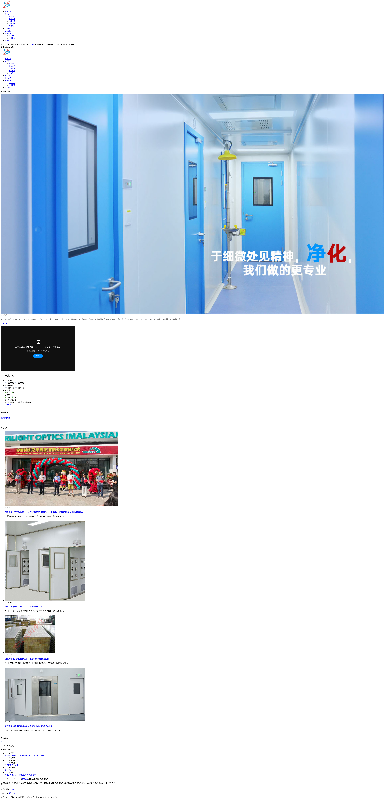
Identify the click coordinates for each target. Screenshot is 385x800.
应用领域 (8, 31)
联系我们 (8, 40)
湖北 (13, 789)
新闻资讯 (8, 33)
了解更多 (4, 323)
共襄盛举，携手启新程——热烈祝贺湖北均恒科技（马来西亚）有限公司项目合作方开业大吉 (44, 512)
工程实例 (12, 21)
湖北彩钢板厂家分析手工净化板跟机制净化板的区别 (27, 659)
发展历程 (12, 19)
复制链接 (25, 779)
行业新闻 (12, 38)
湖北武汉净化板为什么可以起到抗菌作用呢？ (24, 607)
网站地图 (21, 775)
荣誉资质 (12, 23)
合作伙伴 (12, 26)
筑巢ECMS (12, 793)
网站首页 (8, 11)
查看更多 (8, 405)
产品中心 (8, 28)
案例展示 (8, 770)
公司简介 (12, 16)
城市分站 (32, 775)
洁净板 (32, 44)
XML (27, 775)
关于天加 (8, 14)
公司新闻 (12, 36)
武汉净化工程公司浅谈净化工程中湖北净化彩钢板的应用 (28, 726)
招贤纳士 (28, 755)
